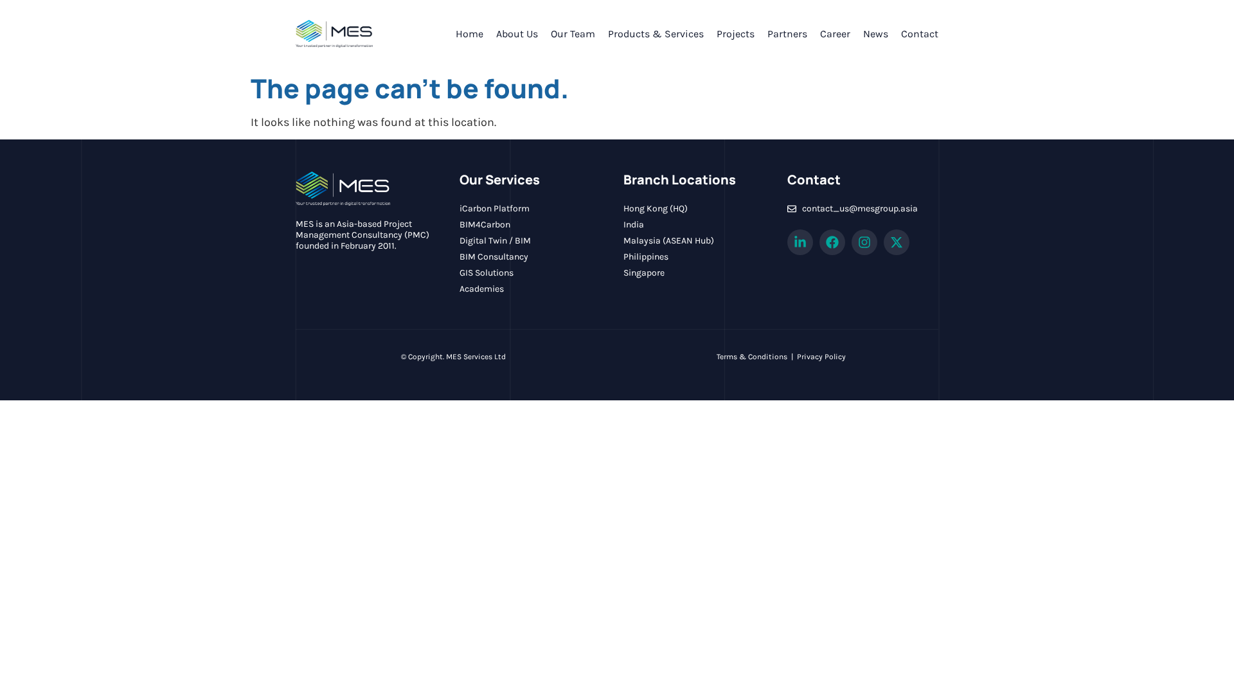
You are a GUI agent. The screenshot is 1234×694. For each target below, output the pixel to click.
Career (835, 34)
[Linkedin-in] (800, 242)
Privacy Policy (821, 356)
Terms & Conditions (752, 356)
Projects (736, 34)
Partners (787, 34)
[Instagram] (864, 242)
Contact (919, 34)
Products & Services (656, 34)
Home (469, 34)
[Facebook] (832, 242)
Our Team (573, 34)
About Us (517, 34)
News (875, 34)
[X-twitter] (896, 242)
